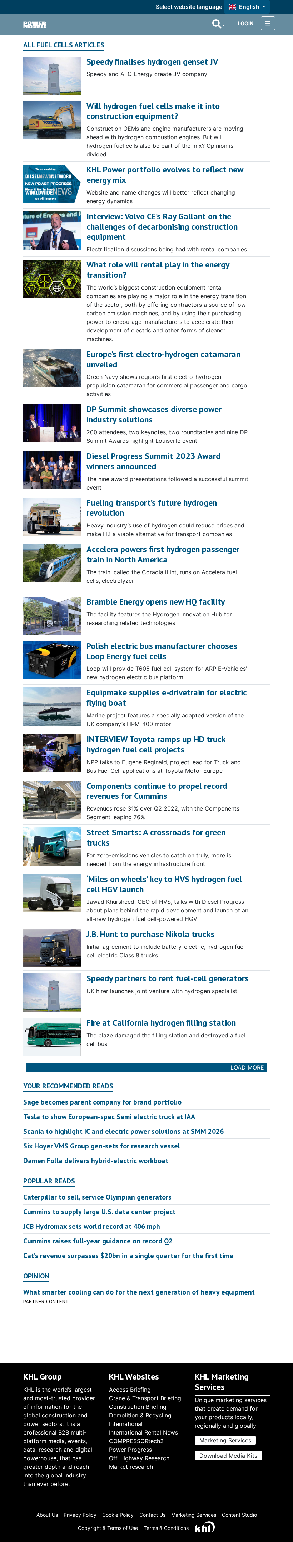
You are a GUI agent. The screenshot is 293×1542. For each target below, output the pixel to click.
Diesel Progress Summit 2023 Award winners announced (153, 461)
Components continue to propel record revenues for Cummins (156, 791)
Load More (247, 1067)
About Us (47, 1515)
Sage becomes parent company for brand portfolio (102, 1102)
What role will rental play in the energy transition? (157, 269)
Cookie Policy (118, 1515)
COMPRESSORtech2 (136, 1441)
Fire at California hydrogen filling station (161, 1022)
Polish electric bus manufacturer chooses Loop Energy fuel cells (161, 651)
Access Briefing (130, 1389)
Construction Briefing (138, 1406)
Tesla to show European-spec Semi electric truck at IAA (109, 1116)
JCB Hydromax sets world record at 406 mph (91, 1226)
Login (246, 23)
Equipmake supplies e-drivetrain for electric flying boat (166, 697)
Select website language (189, 6)
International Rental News (143, 1432)
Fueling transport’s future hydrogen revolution (151, 508)
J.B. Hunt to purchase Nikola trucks (150, 934)
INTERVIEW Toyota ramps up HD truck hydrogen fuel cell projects (155, 744)
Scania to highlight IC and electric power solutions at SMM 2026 (123, 1131)
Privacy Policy (80, 1515)
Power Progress (130, 1449)
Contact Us (152, 1515)
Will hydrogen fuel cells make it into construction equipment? (153, 111)
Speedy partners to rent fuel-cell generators (167, 978)
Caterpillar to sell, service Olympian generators (97, 1197)
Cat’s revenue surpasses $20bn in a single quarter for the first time (128, 1255)
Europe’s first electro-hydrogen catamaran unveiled (163, 359)
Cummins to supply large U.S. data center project (99, 1211)
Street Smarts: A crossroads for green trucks (155, 837)
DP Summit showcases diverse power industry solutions (154, 414)
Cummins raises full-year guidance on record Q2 (98, 1241)
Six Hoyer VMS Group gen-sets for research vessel (101, 1146)
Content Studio (239, 1515)
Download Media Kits (228, 1455)
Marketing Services (225, 1440)
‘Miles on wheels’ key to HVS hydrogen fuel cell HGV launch (164, 884)
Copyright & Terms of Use (108, 1528)
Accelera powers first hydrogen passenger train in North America (162, 554)
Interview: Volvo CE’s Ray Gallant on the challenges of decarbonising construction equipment (162, 226)
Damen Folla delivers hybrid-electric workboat (95, 1160)
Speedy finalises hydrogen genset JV (152, 61)
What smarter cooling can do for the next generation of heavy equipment (139, 1292)
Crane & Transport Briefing (145, 1398)
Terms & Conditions (166, 1528)
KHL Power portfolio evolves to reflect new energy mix (164, 174)
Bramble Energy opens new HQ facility (155, 601)
